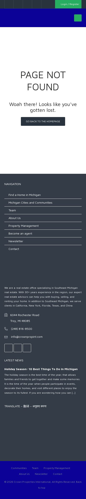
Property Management (24, 225)
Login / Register (69, 4)
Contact (14, 249)
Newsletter (16, 241)
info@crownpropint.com (27, 336)
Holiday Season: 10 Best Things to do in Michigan (41, 369)
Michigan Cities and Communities (30, 202)
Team (12, 210)
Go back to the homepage (43, 121)
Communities (19, 468)
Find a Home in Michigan (25, 195)
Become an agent (20, 233)
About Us (15, 218)
